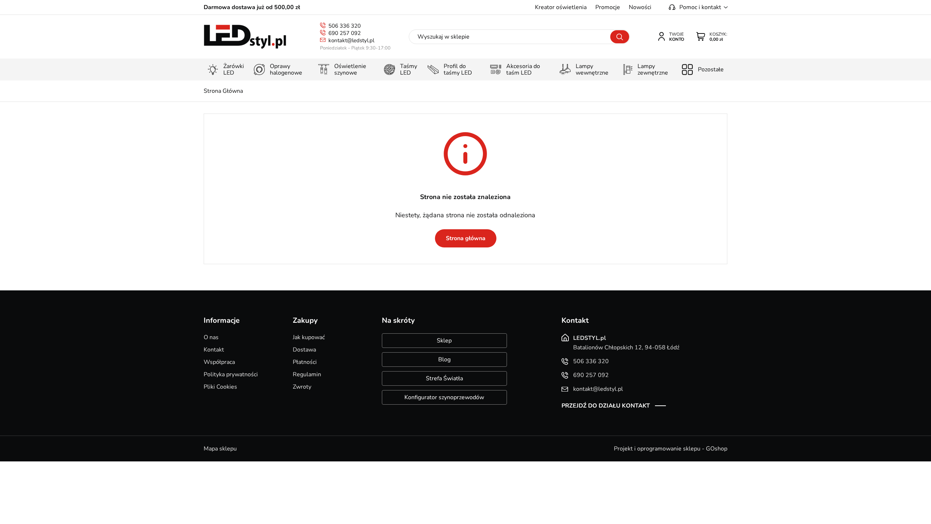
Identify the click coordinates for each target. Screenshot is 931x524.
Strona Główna (223, 91)
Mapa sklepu (220, 449)
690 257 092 (344, 33)
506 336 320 (344, 25)
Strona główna (466, 238)
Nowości (640, 7)
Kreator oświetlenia (561, 7)
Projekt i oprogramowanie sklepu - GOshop (670, 449)
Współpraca (219, 362)
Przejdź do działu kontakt (606, 406)
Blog (444, 360)
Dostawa (304, 350)
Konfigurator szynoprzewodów (444, 397)
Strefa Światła (444, 378)
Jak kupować (309, 337)
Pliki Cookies (220, 387)
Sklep (444, 341)
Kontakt (214, 350)
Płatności (305, 362)
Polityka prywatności (231, 374)
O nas (211, 337)
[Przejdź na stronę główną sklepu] (245, 37)
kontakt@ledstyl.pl (351, 40)
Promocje (607, 7)
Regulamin (307, 374)
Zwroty (302, 387)
